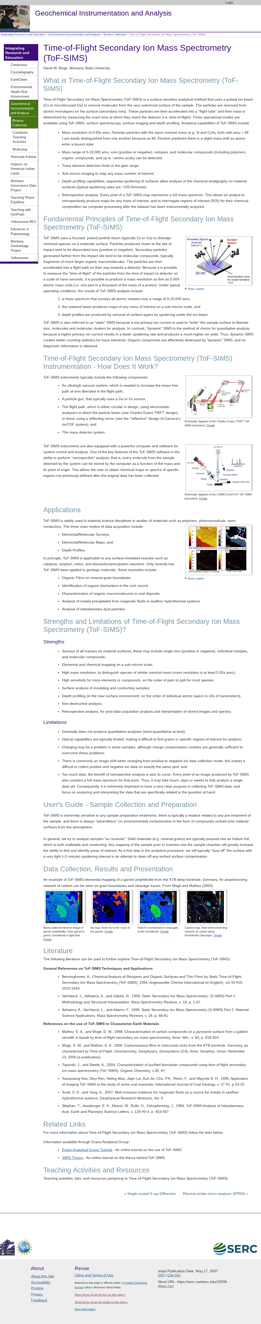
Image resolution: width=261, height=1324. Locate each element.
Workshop (19, 149)
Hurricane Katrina (23, 157)
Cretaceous (19, 65)
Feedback (39, 1300)
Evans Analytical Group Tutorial (87, 1150)
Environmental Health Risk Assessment (21, 91)
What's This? (166, 1286)
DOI (161, 1275)
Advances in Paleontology (20, 231)
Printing (37, 1288)
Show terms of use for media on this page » (101, 1302)
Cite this (173, 1275)
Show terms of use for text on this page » (100, 1294)
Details (210, 425)
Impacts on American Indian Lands (23, 169)
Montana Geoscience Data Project (23, 185)
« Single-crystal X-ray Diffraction (150, 1194)
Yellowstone (19, 258)
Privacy (37, 1294)
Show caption (196, 288)
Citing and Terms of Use (94, 1275)
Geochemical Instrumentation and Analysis (74, 34)
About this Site (42, 1276)
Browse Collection (115, 34)
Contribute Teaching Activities (20, 137)
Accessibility (40, 1282)
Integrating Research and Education (23, 34)
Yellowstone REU (23, 222)
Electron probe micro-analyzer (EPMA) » (215, 1194)
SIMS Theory (72, 1158)
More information (85, 1309)
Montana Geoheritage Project (20, 246)
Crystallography (22, 72)
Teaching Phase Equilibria (22, 200)
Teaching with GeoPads (21, 212)
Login (229, 2)
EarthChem (19, 80)
